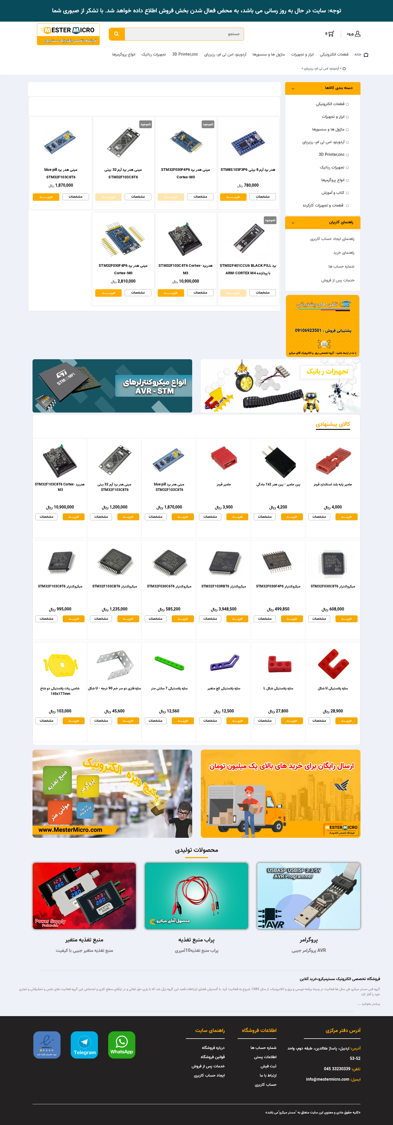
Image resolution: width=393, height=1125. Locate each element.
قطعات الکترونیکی (334, 54)
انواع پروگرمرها (123, 54)
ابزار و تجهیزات (302, 54)
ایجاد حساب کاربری (209, 1075)
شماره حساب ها (341, 266)
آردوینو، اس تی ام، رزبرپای (225, 54)
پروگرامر (309, 940)
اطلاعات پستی (265, 1057)
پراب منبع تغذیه (196, 940)
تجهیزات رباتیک (154, 54)
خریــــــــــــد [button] (233, 197)
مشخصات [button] (263, 196)
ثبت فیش (268, 1066)
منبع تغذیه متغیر (84, 940)
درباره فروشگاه (213, 1048)
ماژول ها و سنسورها (269, 54)
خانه (357, 54)
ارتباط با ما (268, 1075)
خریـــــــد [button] (73, 516)
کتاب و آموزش (333, 193)
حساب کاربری (265, 1084)
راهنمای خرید (343, 252)
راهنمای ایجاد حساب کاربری (332, 239)
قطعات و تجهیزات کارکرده (323, 205)
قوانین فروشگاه (213, 1057)
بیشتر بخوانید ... (368, 1004)
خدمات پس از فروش (337, 280)
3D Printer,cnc (185, 54)
